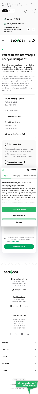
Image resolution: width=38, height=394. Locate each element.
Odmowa (19, 222)
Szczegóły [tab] (16, 175)
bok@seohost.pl (20, 290)
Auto (5, 11)
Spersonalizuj (18, 215)
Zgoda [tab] (6, 175)
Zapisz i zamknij (30, 11)
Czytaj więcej (8, 31)
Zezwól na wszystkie (19, 209)
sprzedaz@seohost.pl (20, 306)
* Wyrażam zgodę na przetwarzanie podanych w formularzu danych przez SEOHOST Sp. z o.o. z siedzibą (20, 239)
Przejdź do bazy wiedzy (15, 162)
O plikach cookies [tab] (29, 175)
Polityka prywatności (14, 384)
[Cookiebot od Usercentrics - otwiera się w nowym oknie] (27, 170)
